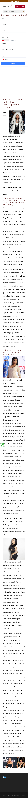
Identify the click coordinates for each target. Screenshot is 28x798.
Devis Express (20, 6)
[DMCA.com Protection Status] (7, 777)
